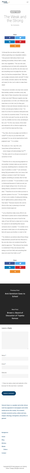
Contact (4, 453)
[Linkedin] (10, 41)
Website (4, 372)
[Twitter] (20, 37)
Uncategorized (15, 12)
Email (4, 364)
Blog (3, 440)
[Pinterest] (20, 41)
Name (4, 355)
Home (3, 436)
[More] (15, 45)
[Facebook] (10, 37)
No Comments (15, 25)
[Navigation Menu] (27, 2)
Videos (5, 449)
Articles (4, 443)
